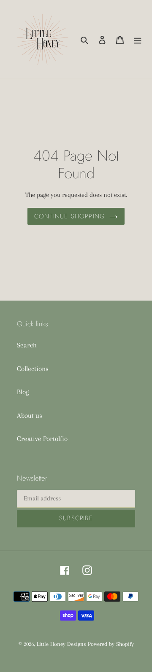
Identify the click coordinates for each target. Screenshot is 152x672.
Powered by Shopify (111, 644)
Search (27, 345)
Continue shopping (69, 216)
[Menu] (138, 39)
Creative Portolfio (42, 439)
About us (29, 415)
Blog (23, 392)
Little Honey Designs (61, 644)
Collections (33, 369)
